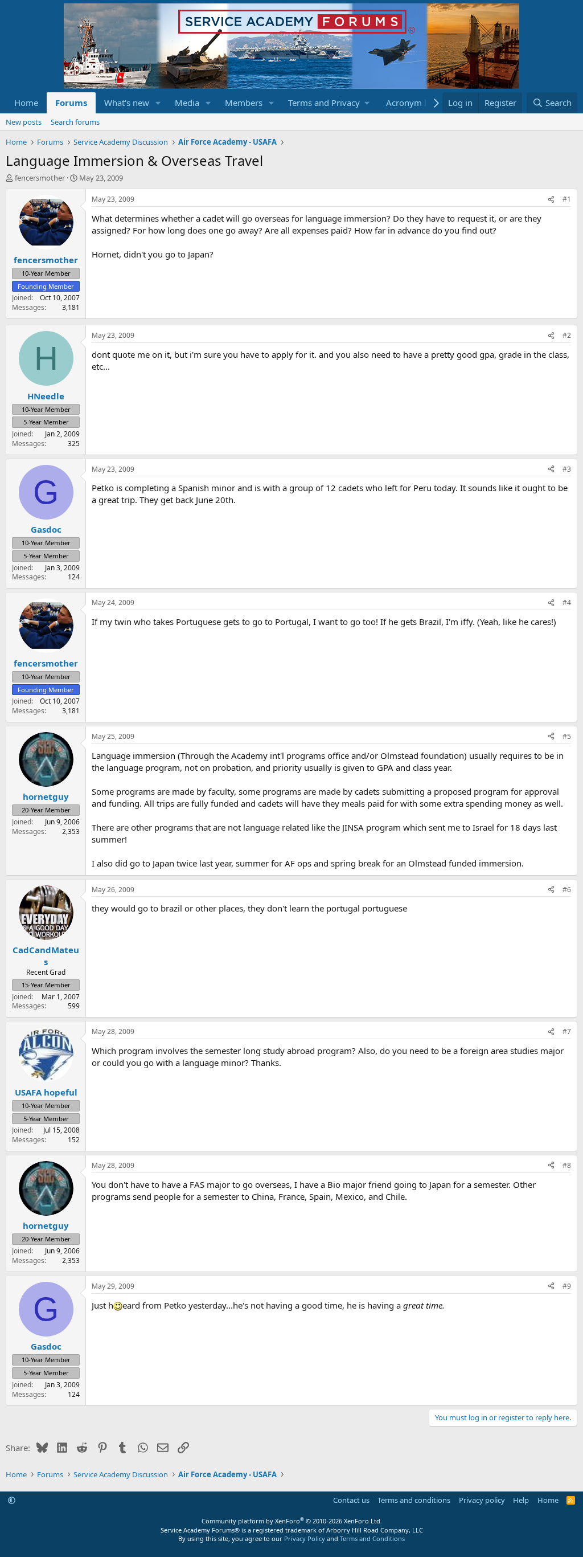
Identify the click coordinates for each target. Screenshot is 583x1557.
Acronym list (411, 102)
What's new (126, 102)
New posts (24, 122)
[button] (158, 102)
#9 (567, 1286)
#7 (567, 1031)
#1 (567, 199)
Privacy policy (482, 1500)
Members (243, 102)
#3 (567, 469)
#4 (567, 602)
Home (26, 102)
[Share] (551, 199)
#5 (567, 736)
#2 (567, 335)
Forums (71, 102)
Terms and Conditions (372, 1538)
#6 (567, 889)
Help (521, 1500)
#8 (567, 1165)
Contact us (351, 1500)
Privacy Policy (304, 1538)
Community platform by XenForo (292, 1521)
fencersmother (40, 178)
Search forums (75, 122)
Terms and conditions (413, 1500)
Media (187, 102)
